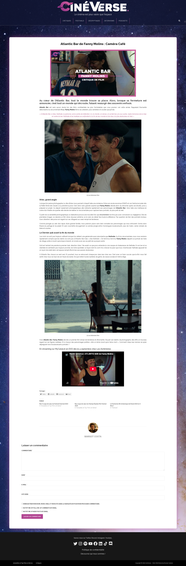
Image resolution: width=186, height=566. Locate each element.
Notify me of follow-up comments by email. (40, 508)
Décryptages (94, 21)
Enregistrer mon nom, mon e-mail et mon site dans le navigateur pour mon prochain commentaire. (61, 504)
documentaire (104, 215)
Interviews (109, 21)
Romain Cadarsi (168, 563)
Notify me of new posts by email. (35, 511)
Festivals (79, 21)
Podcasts (123, 21)
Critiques (67, 21)
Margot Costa (92, 436)
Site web (25, 494)
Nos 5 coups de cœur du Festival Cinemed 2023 (53, 404)
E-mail (24, 484)
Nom (24, 475)
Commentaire (27, 450)
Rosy (62, 110)
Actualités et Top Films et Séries (23, 563)
